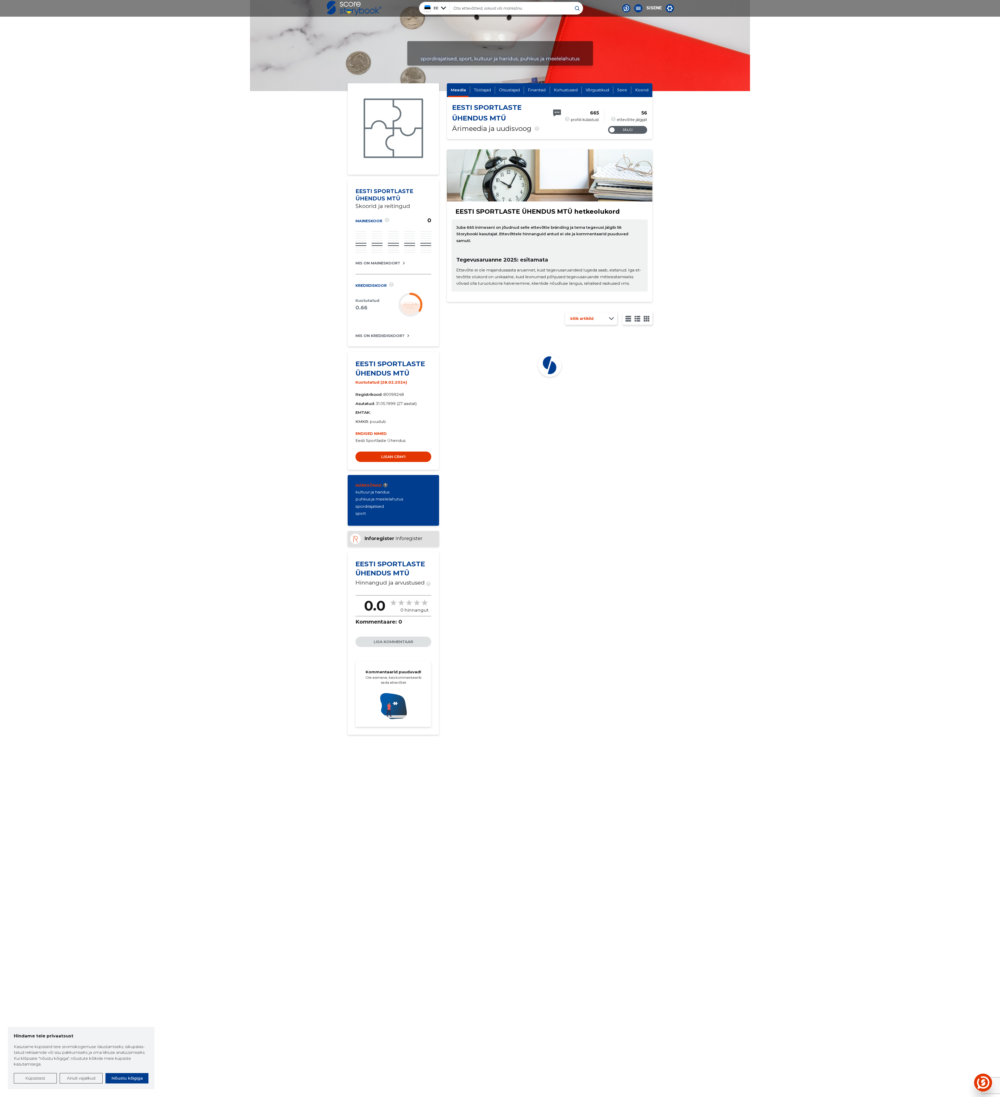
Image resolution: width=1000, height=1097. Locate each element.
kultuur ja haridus (372, 492)
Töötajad (482, 89)
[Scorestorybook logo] (354, 8)
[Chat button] (626, 8)
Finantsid (537, 89)
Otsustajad (509, 89)
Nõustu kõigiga (127, 1078)
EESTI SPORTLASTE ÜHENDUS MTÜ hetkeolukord (537, 211)
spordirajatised (369, 506)
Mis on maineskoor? (377, 263)
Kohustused (566, 89)
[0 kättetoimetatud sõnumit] (557, 113)
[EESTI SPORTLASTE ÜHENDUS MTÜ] (393, 129)
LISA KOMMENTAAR (393, 641)
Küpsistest (35, 1078)
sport (360, 513)
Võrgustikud (597, 89)
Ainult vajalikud (81, 1078)
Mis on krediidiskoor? (379, 335)
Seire (622, 89)
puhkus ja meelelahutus (379, 499)
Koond (641, 89)
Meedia (458, 89)
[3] (637, 318)
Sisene (654, 8)
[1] (628, 318)
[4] (646, 318)
